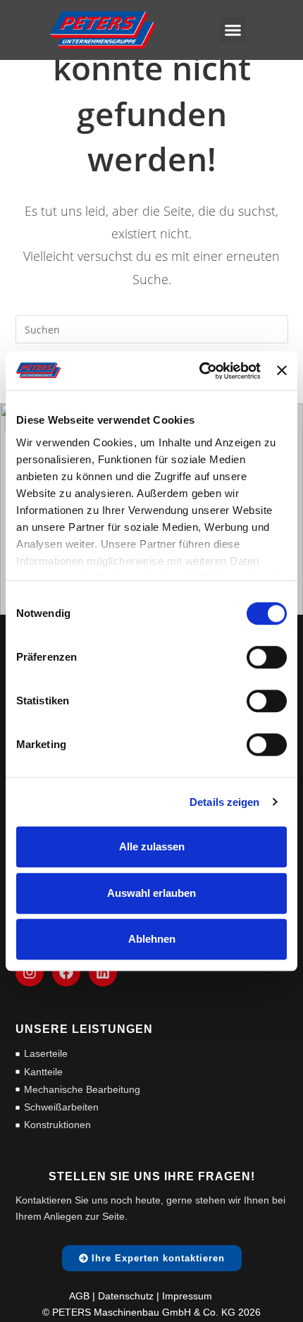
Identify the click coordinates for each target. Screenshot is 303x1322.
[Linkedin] (103, 972)
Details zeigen (224, 802)
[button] (233, 30)
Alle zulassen (152, 846)
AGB (79, 1296)
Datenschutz (126, 1296)
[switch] (267, 657)
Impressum (187, 1296)
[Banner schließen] (282, 371)
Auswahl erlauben (151, 893)
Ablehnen (151, 939)
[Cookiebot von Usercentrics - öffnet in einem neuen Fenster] (199, 371)
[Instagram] (30, 972)
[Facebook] (66, 972)
